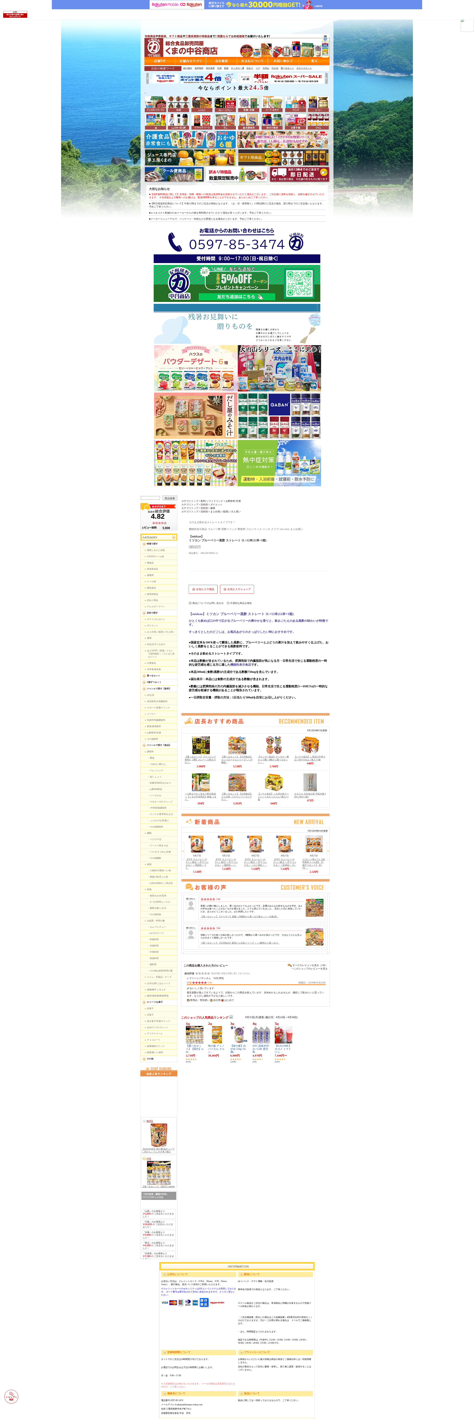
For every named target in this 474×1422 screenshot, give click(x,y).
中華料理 (154, 952)
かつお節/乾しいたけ (160, 902)
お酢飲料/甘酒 (154, 732)
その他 (150, 1058)
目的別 (204, 504)
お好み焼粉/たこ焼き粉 (161, 883)
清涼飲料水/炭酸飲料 (157, 701)
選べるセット (287, 68)
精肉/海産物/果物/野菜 (158, 995)
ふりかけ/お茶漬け (159, 820)
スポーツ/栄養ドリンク (158, 707)
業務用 (150, 575)
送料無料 (199, 68)
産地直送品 (152, 569)
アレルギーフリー (156, 606)
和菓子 (150, 1008)
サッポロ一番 (237, 68)
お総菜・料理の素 (156, 920)
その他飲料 (152, 739)
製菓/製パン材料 (155, 1052)
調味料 (150, 751)
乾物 (149, 889)
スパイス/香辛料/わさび (161, 814)
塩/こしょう (155, 776)
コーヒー (151, 713)
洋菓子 (150, 1015)
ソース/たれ (155, 795)
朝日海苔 (210, 68)
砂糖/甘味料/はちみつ (160, 783)
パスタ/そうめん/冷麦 (160, 851)
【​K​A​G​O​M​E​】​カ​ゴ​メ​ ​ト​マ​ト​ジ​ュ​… (283, 1049)
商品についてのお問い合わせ (208, 603)
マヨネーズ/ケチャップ (161, 801)
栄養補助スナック (156, 1046)
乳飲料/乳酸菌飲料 (156, 720)
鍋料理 (153, 964)
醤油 (152, 758)
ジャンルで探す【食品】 (159, 745)
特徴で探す (152, 543)
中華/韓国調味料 (158, 808)
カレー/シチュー (158, 927)
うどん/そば (155, 839)
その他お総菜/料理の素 (161, 970)
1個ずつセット (154, 682)
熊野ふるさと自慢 (156, 550)
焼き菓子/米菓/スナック (158, 1021)
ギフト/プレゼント (156, 619)
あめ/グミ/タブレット (157, 1027)
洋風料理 (154, 945)
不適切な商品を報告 (241, 603)
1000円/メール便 (155, 556)
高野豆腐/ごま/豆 (158, 908)
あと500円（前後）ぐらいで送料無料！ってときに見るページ (161, 653)
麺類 (149, 833)
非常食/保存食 (154, 669)
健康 (149, 638)
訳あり (250, 68)
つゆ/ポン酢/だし (158, 764)
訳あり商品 (152, 600)
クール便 (151, 581)
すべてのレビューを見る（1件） (310, 965)
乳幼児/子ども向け (156, 644)
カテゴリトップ (189, 501)
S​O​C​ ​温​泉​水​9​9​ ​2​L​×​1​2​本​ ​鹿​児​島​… (261, 1049)
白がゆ (275, 68)
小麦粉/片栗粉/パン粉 (160, 870)
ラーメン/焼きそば (159, 845)
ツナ (258, 68)
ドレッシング (156, 770)
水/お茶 (150, 695)
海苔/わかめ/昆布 (158, 895)
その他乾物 (155, 914)
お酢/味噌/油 (156, 789)
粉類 (149, 864)
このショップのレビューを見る (311, 968)
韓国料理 (154, 958)
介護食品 (151, 663)
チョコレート (153, 1040)
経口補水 (187, 68)
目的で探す (152, 613)
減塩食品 (151, 588)
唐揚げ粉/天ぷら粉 (159, 877)
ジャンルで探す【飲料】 (159, 688)
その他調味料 (156, 826)
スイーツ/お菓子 (155, 1002)
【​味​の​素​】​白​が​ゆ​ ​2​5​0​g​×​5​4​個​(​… (238, 1049)
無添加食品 (152, 594)
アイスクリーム (155, 1033)
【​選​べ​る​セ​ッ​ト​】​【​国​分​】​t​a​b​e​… (194, 1049)
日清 (219, 68)
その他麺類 (155, 858)
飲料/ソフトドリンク (212, 501)
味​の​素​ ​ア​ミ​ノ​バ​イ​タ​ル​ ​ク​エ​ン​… (216, 1049)
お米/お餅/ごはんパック (158, 983)
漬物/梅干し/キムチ (156, 989)
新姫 (226, 68)
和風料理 (154, 939)
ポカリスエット (304, 68)
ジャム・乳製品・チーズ (159, 977)
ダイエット (152, 625)
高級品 (150, 563)
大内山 (266, 68)
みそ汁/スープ (157, 933)
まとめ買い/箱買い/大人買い (161, 632)
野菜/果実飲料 (154, 726)
